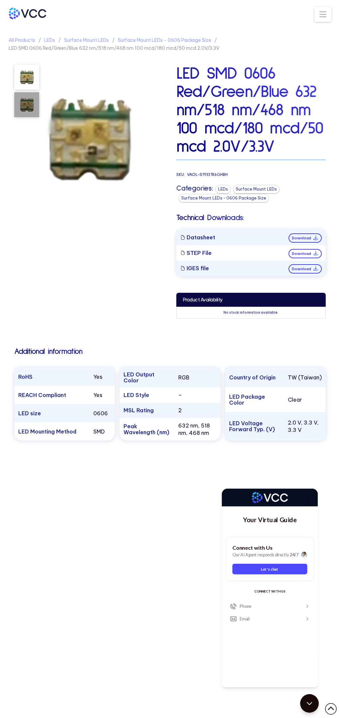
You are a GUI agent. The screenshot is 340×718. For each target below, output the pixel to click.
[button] (322, 14)
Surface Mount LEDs (86, 40)
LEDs (49, 40)
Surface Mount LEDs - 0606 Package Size (164, 40)
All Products (22, 40)
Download (302, 238)
